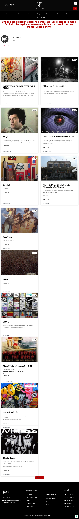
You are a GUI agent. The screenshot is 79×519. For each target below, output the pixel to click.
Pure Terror (8, 237)
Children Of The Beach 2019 (54, 86)
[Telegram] (10, 5)
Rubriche (28, 14)
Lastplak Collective (11, 412)
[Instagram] (6, 5)
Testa (5, 279)
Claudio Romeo (9, 458)
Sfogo (5, 136)
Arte (58, 14)
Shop (67, 14)
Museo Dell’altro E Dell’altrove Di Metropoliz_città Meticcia (56, 186)
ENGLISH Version (40, 17)
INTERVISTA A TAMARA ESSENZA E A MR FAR (19, 87)
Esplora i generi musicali (12, 14)
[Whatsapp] (13, 5)
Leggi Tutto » (6, 99)
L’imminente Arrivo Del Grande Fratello (59, 136)
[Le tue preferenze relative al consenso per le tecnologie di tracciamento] (76, 516)
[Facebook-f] (3, 5)
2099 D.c (7, 322)
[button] (75, 3)
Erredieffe (7, 185)
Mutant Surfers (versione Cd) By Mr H (18, 366)
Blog (38, 14)
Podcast (48, 14)
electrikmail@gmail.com (8, 46)
